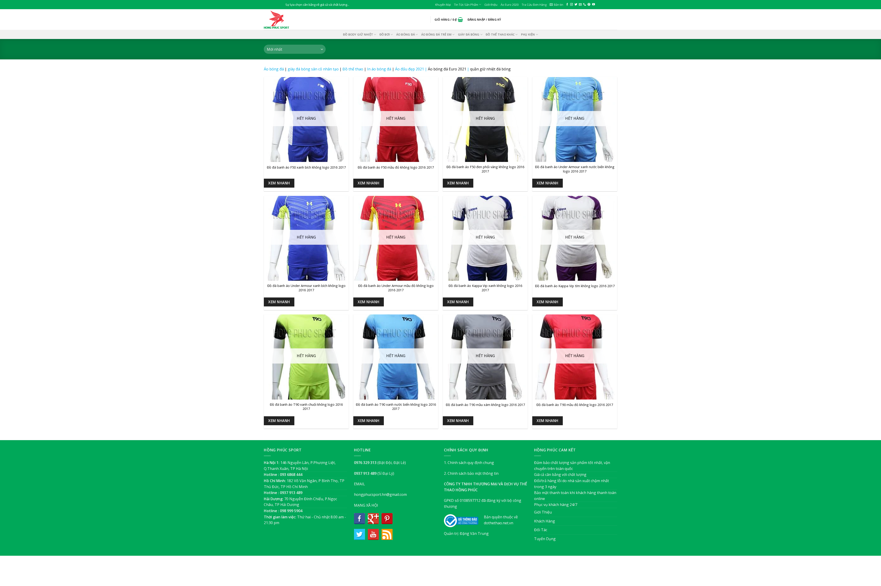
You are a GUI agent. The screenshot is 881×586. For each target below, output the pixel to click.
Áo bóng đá (274, 69)
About (415, 573)
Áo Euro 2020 (510, 5)
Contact (464, 573)
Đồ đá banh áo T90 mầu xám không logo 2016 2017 (485, 405)
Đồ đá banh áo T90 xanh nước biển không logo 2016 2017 (396, 407)
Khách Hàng (544, 521)
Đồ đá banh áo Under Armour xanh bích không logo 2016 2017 (306, 288)
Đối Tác (540, 529)
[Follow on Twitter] (575, 4)
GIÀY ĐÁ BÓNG (469, 34)
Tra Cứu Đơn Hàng (534, 5)
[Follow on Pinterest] (589, 4)
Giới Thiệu (543, 512)
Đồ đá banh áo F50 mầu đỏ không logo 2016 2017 (396, 167)
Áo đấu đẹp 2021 (409, 69)
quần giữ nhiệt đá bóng (490, 69)
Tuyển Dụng (545, 538)
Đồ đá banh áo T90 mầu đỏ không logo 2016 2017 (574, 405)
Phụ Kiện (528, 34)
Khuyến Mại (443, 5)
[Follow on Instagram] (571, 4)
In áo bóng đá (379, 69)
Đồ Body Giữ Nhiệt (358, 34)
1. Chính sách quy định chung (469, 462)
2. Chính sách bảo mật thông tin (471, 473)
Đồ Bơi (384, 34)
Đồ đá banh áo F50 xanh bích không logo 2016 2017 (306, 167)
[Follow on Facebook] (567, 4)
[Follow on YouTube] (593, 4)
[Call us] (584, 4)
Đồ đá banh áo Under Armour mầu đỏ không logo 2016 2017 (396, 288)
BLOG (449, 573)
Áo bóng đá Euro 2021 (447, 69)
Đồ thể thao (353, 69)
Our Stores (433, 573)
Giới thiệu (490, 5)
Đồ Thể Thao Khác (500, 34)
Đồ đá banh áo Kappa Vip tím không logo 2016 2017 (575, 286)
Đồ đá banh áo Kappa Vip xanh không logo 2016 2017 (485, 288)
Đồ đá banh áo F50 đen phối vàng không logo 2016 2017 (485, 169)
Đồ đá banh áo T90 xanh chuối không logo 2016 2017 (306, 407)
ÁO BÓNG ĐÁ (405, 34)
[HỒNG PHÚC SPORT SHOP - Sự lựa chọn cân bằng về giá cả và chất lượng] (287, 19)
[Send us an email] (580, 4)
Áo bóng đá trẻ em (436, 34)
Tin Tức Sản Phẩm (466, 5)
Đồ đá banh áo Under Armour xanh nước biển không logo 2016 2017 (574, 169)
